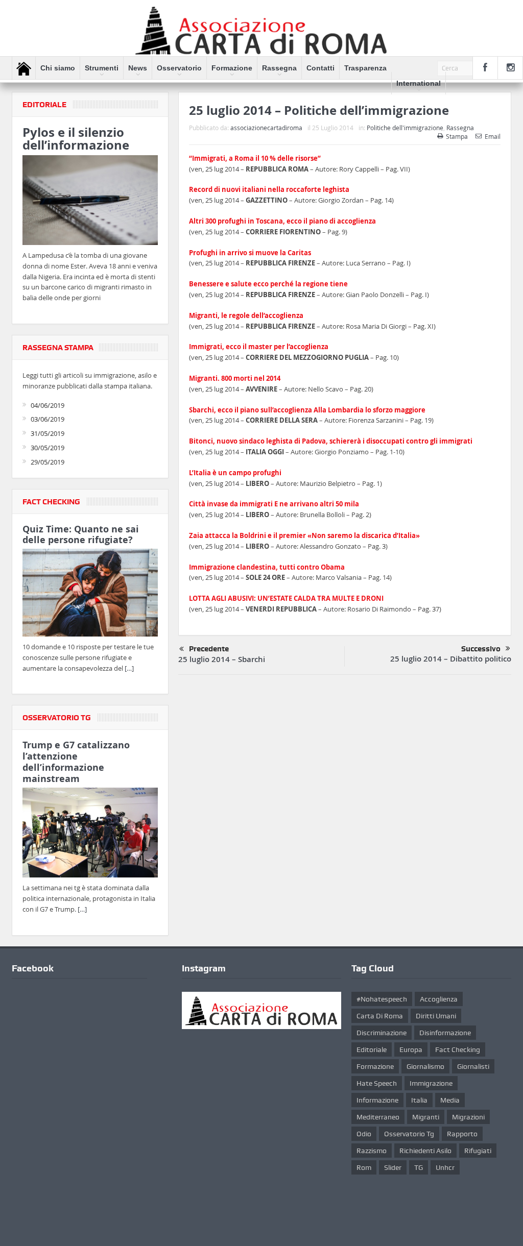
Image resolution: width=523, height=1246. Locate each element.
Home (23, 68)
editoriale (371, 1049)
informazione (377, 1100)
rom (363, 1167)
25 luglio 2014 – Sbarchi (221, 659)
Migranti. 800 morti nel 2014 (234, 378)
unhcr (445, 1167)
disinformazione (445, 1033)
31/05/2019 (47, 433)
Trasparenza (365, 68)
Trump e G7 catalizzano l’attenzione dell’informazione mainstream (76, 762)
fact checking (457, 1049)
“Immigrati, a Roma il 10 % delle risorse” (255, 158)
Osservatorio (179, 68)
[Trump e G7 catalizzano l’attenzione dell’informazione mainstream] (90, 834)
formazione (375, 1066)
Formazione (231, 68)
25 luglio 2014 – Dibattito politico (450, 658)
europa (410, 1049)
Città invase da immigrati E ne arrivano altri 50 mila (274, 503)
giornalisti (473, 1066)
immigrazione (431, 1083)
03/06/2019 (47, 419)
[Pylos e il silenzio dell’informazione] (90, 201)
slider (392, 1167)
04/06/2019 (47, 405)
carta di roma (379, 1016)
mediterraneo (377, 1117)
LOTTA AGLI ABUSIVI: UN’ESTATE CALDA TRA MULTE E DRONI (286, 598)
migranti (425, 1117)
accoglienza (439, 999)
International (418, 83)
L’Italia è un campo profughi (235, 472)
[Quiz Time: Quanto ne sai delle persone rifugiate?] (90, 594)
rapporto (462, 1134)
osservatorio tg (409, 1134)
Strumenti (101, 68)
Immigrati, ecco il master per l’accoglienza (258, 346)
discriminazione (381, 1033)
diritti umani (436, 1016)
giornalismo (425, 1066)
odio (363, 1134)
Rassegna (279, 68)
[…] (129, 668)
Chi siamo (57, 68)
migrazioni (468, 1117)
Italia (419, 1100)
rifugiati (477, 1150)
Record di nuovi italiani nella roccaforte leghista (269, 189)
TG (418, 1167)
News (137, 68)
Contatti (320, 68)
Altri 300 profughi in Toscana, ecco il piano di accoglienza (282, 221)
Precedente (209, 648)
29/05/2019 (47, 462)
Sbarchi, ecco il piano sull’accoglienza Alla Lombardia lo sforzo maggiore (307, 409)
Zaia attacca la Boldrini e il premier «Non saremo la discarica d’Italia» (304, 535)
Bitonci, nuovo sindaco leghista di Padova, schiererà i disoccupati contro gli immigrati (330, 441)
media (450, 1100)
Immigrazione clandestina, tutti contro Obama (267, 567)
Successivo (481, 648)
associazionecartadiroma (266, 128)
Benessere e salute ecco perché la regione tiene (268, 283)
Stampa (457, 136)
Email (493, 136)
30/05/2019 (47, 447)
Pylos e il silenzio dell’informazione (75, 139)
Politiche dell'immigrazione (405, 128)
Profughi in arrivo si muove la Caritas (250, 252)
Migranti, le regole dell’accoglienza (246, 315)
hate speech (376, 1083)
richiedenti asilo (425, 1150)
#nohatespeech (381, 999)
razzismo (371, 1150)
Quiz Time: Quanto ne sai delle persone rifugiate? (80, 535)
